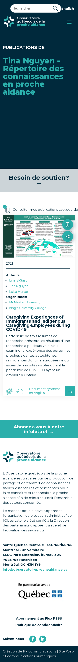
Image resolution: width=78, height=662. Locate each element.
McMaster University (24, 302)
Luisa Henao (18, 292)
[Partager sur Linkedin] (67, 256)
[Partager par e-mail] (67, 265)
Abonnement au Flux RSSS (39, 618)
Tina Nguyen (18, 286)
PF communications (39, 651)
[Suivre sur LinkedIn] (42, 639)
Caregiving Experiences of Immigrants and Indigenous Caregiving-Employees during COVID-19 (38, 323)
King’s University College (27, 308)
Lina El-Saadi (18, 280)
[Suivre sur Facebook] (32, 639)
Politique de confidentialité (39, 625)
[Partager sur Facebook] (67, 246)
